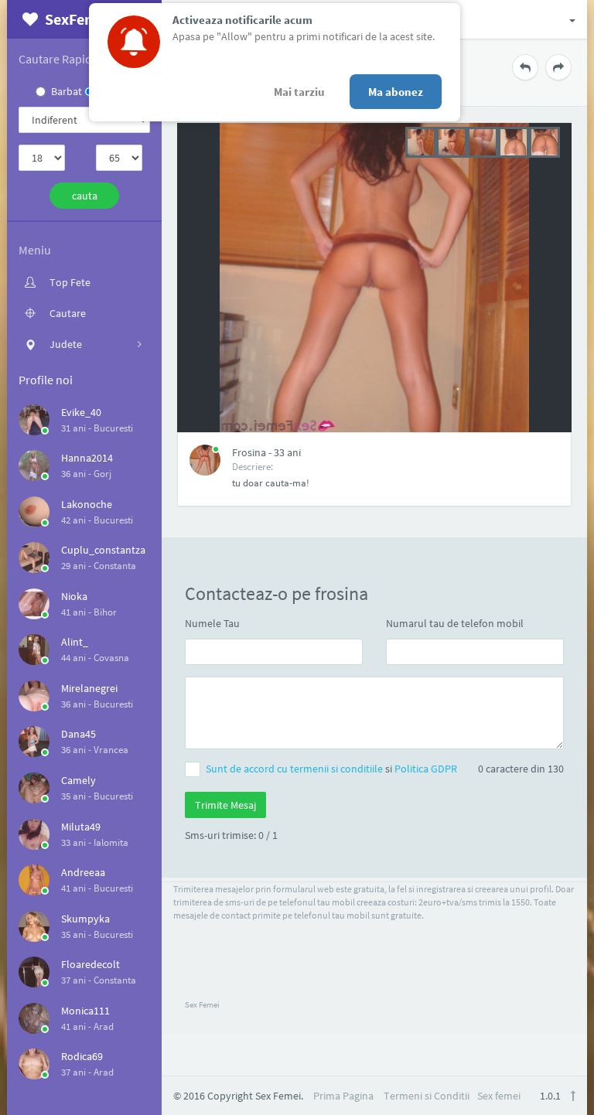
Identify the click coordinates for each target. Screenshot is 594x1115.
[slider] (482, 141)
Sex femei (499, 1096)
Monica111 (85, 1011)
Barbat (66, 91)
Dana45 (78, 734)
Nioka (74, 596)
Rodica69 (82, 1056)
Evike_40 (81, 412)
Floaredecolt (90, 964)
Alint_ (74, 642)
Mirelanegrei (89, 688)
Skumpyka (85, 919)
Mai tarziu (299, 91)
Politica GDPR (425, 769)
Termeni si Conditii (426, 1096)
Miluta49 (81, 827)
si (331, 769)
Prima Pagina (343, 1096)
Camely (78, 780)
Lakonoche (86, 504)
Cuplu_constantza (103, 550)
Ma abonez (395, 91)
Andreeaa (83, 872)
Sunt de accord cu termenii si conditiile (295, 769)
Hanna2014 (87, 458)
